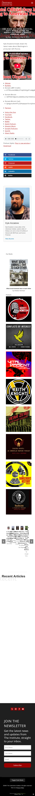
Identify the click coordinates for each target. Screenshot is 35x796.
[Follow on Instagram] (15, 709)
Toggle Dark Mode (17, 780)
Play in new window (22, 143)
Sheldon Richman (19, 290)
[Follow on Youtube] (22, 709)
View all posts (9, 238)
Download (7, 146)
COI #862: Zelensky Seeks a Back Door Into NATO (17, 646)
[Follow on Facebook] (19, 709)
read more (17, 616)
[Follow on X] (12, 709)
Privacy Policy (20, 787)
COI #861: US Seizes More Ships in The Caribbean (17, 684)
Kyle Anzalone (13, 37)
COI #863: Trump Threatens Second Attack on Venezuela (17, 609)
